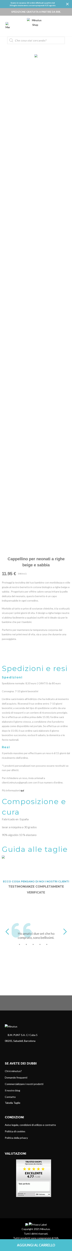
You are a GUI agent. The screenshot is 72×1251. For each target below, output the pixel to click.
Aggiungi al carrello (36, 1245)
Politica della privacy (16, 1137)
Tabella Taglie (12, 1102)
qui (22, 790)
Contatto (10, 1096)
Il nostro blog (12, 1090)
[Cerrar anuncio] (67, 4)
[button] (7, 932)
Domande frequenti (16, 1077)
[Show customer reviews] (33, 1177)
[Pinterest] (19, 1048)
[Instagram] (13, 1048)
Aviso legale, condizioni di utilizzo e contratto (30, 1124)
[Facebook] (7, 1048)
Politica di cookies (15, 1131)
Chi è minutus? (13, 1071)
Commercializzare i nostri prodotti (24, 1084)
